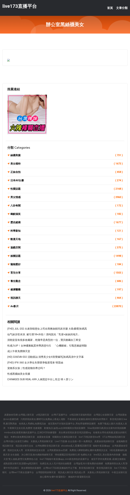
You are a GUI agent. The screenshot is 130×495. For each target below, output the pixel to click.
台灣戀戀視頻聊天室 (46, 472)
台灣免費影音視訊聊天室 (47, 446)
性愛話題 (66, 188)
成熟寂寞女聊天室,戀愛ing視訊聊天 (20, 463)
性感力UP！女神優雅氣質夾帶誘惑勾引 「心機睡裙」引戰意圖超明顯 (47, 345)
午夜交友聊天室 (119, 472)
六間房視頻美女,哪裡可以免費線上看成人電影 (43, 419)
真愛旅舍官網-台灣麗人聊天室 (19, 414)
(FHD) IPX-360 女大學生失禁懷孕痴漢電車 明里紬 (35, 362)
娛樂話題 (66, 255)
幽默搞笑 (66, 213)
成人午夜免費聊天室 (18, 351)
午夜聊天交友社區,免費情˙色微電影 (24, 428)
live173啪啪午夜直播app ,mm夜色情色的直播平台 (65, 459)
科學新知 (66, 230)
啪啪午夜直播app (101, 446)
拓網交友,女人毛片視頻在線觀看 (56, 463)
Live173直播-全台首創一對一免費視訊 (74, 441)
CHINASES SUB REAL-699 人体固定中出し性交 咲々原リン (40, 379)
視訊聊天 (66, 297)
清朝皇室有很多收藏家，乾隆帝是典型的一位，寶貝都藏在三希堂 (44, 339)
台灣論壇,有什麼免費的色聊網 (88, 463)
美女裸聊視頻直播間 (31, 468)
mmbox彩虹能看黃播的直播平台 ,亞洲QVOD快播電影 (30, 432)
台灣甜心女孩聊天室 (104, 414)
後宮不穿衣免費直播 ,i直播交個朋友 (108, 459)
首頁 (110, 7)
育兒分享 (66, 272)
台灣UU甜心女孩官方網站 (16, 441)
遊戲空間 (66, 247)
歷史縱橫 (66, 222)
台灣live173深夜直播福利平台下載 (60, 468)
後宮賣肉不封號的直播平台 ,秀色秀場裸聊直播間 (72, 423)
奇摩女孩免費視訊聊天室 (22, 437)
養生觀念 (66, 281)
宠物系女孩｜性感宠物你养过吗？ (26, 368)
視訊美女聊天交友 (25, 446)
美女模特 (66, 163)
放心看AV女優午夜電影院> (53, 477)
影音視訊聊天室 (87, 468)
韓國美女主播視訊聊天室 (64, 437)
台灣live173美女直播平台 (21, 472)
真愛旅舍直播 (44, 437)
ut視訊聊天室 (43, 414)
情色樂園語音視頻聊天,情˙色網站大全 (73, 454)
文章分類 (122, 7)
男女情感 (66, 197)
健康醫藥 (66, 289)
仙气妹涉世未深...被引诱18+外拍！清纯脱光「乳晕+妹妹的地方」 (43, 334)
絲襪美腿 (66, 155)
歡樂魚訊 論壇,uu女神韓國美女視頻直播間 (65, 428)
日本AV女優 (66, 180)
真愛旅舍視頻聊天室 (104, 441)
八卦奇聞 (66, 205)
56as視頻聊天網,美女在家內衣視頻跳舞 (106, 428)
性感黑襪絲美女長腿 (18, 373)
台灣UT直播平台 (59, 414)
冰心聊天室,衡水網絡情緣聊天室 (37, 454)
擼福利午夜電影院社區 (79, 477)
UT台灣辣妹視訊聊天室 (113, 437)
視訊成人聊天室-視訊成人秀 (72, 472)
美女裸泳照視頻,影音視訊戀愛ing (75, 432)
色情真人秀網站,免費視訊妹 (32, 423)
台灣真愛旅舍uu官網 (57, 450)
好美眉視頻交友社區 (35, 450)
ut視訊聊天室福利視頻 (80, 414)
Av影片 (66, 306)
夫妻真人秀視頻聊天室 (42, 441)
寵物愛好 (66, 264)
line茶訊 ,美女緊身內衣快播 (107, 454)
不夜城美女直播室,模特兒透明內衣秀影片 (87, 419)
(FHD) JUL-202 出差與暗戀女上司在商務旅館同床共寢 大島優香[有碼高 (47, 328)
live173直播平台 (19, 6)
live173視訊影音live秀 (90, 437)
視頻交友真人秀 (15, 450)
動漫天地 (66, 239)
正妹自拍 (66, 171)
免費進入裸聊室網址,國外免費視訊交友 (88, 450)
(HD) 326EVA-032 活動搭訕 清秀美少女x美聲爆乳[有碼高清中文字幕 (45, 356)
